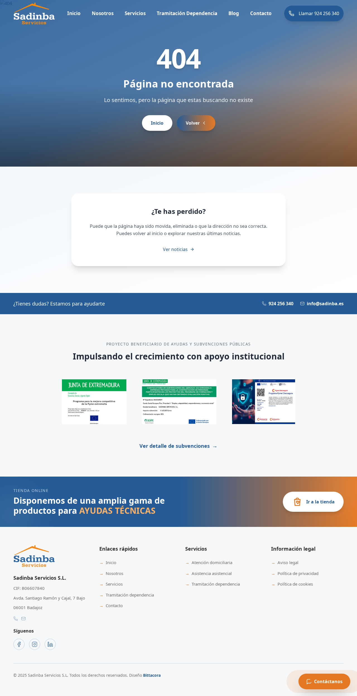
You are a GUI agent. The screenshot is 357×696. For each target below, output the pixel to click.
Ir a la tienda (320, 502)
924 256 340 (281, 303)
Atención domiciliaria (208, 562)
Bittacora (152, 675)
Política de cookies (292, 584)
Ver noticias (175, 249)
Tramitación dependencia (126, 595)
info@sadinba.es (325, 303)
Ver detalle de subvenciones (178, 445)
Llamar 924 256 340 (319, 13)
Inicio (74, 13)
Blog (233, 13)
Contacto (261, 13)
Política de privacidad (295, 573)
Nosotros (103, 13)
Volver (193, 123)
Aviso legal (284, 562)
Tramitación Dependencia (187, 13)
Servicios (111, 584)
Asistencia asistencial (208, 573)
